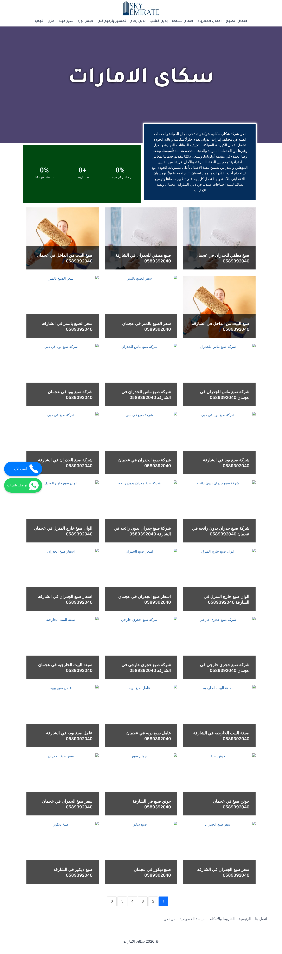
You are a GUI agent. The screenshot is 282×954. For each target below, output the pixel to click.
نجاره (39, 21)
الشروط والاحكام (222, 919)
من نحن (169, 919)
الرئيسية (245, 919)
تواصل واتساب (17, 485)
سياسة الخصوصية (192, 919)
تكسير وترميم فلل (111, 21)
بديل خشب (159, 21)
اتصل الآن (20, 468)
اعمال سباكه (182, 21)
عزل (51, 21)
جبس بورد (85, 21)
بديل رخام (138, 21)
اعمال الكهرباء (209, 21)
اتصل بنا (261, 919)
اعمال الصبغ (236, 21)
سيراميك (65, 21)
